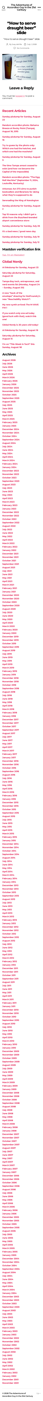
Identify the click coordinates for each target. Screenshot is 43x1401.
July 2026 (7, 363)
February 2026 (9, 381)
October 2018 (9, 685)
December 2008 (10, 1092)
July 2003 (7, 1314)
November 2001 (10, 1383)
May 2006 (7, 1200)
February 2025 (9, 422)
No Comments (23, 48)
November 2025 (10, 391)
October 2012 (9, 934)
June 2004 (7, 1279)
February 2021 (9, 588)
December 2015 (10, 802)
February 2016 (9, 795)
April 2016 (7, 788)
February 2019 (9, 671)
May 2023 (7, 495)
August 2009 (9, 1065)
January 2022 (9, 550)
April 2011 (7, 996)
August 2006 (9, 1189)
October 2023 (9, 477)
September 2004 (11, 1269)
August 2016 (8, 775)
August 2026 (9, 360)
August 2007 (9, 1148)
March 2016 (8, 792)
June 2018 (7, 699)
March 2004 (8, 1289)
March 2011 (8, 999)
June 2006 (7, 1196)
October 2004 (9, 1265)
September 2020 (10, 605)
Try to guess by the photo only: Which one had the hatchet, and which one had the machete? (19, 148)
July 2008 (7, 1110)
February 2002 (10, 1372)
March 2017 (8, 750)
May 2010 (7, 1034)
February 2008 (10, 1127)
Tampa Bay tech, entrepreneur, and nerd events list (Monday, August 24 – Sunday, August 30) (21, 284)
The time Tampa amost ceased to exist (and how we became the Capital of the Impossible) (19, 168)
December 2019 (10, 636)
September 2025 (10, 398)
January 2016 (9, 799)
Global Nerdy (12, 262)
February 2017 (9, 754)
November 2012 (10, 930)
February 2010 (9, 1044)
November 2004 (10, 1262)
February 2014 (9, 878)
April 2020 (7, 623)
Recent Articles (14, 111)
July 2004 (7, 1276)
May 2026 (7, 370)
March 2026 (8, 377)
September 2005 (10, 1227)
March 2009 (8, 1082)
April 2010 (7, 1037)
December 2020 (10, 595)
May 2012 (7, 951)
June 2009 (7, 1072)
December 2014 (10, 844)
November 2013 (10, 889)
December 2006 (10, 1175)
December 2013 (10, 885)
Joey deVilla (17, 44)
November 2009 (10, 1054)
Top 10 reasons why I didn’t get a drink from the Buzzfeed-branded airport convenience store (19, 217)
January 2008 (9, 1131)
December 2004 (10, 1258)
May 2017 (7, 743)
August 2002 (9, 1352)
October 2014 (9, 851)
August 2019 (8, 650)
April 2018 (7, 705)
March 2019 (8, 667)
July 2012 (7, 944)
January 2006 (9, 1213)
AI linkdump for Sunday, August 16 (20, 330)
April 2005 (7, 1245)
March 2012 (8, 958)
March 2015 (8, 833)
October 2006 (9, 1182)
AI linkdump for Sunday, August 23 (20, 267)
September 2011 (10, 978)
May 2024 (7, 453)
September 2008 (11, 1103)
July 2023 (7, 488)
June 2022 (7, 533)
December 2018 (10, 678)
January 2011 (8, 1006)
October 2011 (9, 975)
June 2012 (7, 947)
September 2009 (10, 1061)
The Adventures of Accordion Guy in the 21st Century (21, 7)
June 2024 (7, 450)
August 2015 (8, 816)
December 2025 (10, 388)
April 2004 (7, 1286)
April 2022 (7, 540)
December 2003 (10, 1296)
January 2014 (9, 882)
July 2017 (7, 737)
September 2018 (10, 688)
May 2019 (7, 661)
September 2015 (10, 813)
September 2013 (10, 896)
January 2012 (9, 965)
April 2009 (7, 1079)
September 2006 (10, 1186)
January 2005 (9, 1255)
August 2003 (9, 1310)
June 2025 (7, 408)
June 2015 (7, 823)
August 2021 (8, 567)
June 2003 (7, 1317)
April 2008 (7, 1120)
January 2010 (9, 1048)
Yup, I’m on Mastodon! (13, 255)
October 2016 (9, 768)
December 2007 (10, 1134)
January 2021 (9, 591)
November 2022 (10, 515)
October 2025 (9, 394)
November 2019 (10, 640)
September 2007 (10, 1144)
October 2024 (9, 436)
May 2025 (7, 412)
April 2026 (7, 374)
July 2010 (7, 1027)
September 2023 (10, 481)
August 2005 (9, 1231)
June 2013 (7, 906)
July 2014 (7, 861)
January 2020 (9, 633)
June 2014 (7, 864)
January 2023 (9, 509)
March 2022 (8, 543)
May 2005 (7, 1241)
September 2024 (10, 439)
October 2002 (9, 1345)
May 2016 (7, 785)
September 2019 (10, 647)
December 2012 (10, 927)
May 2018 (7, 702)
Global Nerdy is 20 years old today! (20, 325)
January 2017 (9, 757)
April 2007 (7, 1162)
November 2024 (10, 432)
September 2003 (10, 1307)
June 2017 (7, 740)
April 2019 (7, 664)
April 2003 (7, 1324)
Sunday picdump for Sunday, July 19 (20, 237)
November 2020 (10, 598)
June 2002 (7, 1359)
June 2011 (7, 989)
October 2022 (9, 519)
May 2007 (7, 1158)
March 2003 (8, 1327)
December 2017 (10, 719)
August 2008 (9, 1106)
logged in (20, 96)
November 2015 (10, 806)
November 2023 (10, 474)
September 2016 (10, 771)
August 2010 (8, 1023)
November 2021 (10, 557)
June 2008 (7, 1113)
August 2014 (8, 858)
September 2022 (10, 522)
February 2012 (9, 961)
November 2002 (10, 1341)
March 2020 (8, 626)
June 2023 (7, 491)
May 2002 (7, 1362)
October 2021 (9, 560)
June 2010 (7, 1030)
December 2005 (10, 1217)
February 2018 (9, 712)
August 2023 (9, 484)
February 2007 (10, 1169)
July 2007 (7, 1151)
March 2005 (8, 1248)
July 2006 (7, 1193)
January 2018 (9, 716)
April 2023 (7, 498)
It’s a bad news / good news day (19, 231)
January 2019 (9, 674)
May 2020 (7, 619)
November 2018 (10, 681)
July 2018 (7, 695)
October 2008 (9, 1099)
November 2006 (10, 1179)
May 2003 (7, 1321)
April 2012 (7, 954)
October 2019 (9, 643)
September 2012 (10, 937)
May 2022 (7, 536)
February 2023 (9, 505)
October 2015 (9, 809)
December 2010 (10, 1010)
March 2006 (8, 1207)
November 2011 (10, 972)
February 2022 (9, 547)
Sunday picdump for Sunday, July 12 (20, 242)
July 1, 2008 (32, 44)
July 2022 (7, 529)
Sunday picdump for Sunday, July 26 (21, 226)
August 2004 (9, 1272)
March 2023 (8, 502)
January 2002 (9, 1376)
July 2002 (7, 1355)
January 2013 (9, 923)
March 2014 (8, 875)
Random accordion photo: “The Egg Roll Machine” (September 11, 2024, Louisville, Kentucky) (21, 180)
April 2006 (7, 1203)
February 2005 (10, 1251)
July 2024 (7, 446)
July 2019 (7, 654)
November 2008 (10, 1096)
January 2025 (9, 426)
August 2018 (8, 692)
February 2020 (10, 629)
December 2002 (10, 1338)
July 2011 (6, 985)
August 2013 (8, 899)
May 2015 (7, 826)
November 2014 (10, 847)
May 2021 (7, 578)
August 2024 (9, 443)
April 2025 (7, 415)
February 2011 (9, 1003)
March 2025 (8, 419)
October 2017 (9, 726)
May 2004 (7, 1283)
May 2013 (7, 909)
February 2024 (10, 464)
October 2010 (9, 1016)
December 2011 (10, 968)
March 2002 (8, 1369)
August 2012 (8, 940)
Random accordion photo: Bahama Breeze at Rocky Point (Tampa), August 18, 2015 (20, 128)
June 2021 (7, 574)
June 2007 (7, 1155)
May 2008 (7, 1117)
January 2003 (9, 1334)
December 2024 (10, 429)
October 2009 (9, 1058)
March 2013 (8, 916)
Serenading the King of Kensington (20, 200)
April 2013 (7, 913)
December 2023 (10, 470)
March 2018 (8, 709)
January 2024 (9, 467)
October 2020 (9, 602)
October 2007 (9, 1141)
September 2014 (10, 854)
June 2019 (7, 657)
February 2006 (10, 1210)
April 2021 (7, 581)
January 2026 (9, 384)
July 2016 (7, 778)
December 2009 (10, 1051)
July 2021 (7, 571)
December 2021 (10, 553)
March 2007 (8, 1165)
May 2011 (6, 992)
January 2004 (9, 1293)
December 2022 (10, 512)
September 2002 (10, 1348)
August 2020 (9, 609)
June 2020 (7, 616)
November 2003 (10, 1300)
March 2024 (8, 460)
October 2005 (9, 1224)
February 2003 (10, 1331)
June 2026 (7, 367)
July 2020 (7, 612)
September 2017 (10, 730)
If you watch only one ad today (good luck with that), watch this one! (19, 316)
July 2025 (7, 405)
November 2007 (10, 1137)
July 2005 (7, 1234)
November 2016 (10, 764)
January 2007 (9, 1172)
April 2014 (7, 871)
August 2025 (9, 401)
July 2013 (7, 902)
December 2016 (10, 761)
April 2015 (7, 830)
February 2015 (9, 837)
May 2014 (7, 868)
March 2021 (8, 585)
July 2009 (7, 1068)
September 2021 (10, 564)
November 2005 (10, 1220)
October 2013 (9, 892)
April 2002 (7, 1365)
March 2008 (8, 1124)
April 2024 (7, 457)
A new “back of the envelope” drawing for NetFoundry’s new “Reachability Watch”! (21, 296)
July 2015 (7, 820)
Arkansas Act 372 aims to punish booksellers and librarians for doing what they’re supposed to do (20, 192)
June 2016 (7, 781)
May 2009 (7, 1075)
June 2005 (7, 1238)
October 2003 (9, 1303)
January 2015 (9, 840)
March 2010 (8, 1041)
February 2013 (9, 920)
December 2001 (10, 1379)
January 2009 (9, 1089)
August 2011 (8, 982)
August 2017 (8, 733)
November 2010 (10, 1013)
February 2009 (10, 1086)
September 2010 (10, 1020)
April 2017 (7, 747)
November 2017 (10, 723)
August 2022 (9, 526)
